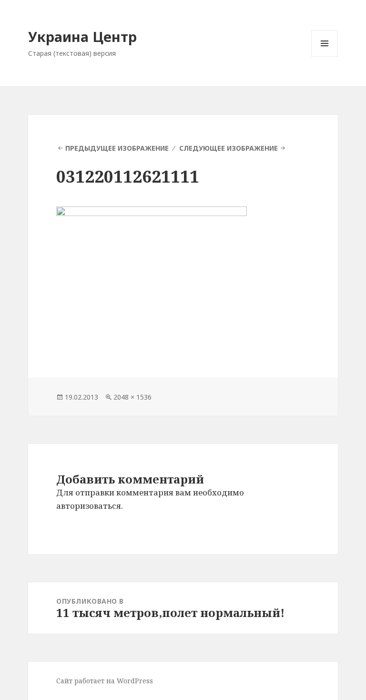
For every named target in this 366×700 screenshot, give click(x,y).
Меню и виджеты (325, 56)
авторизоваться (88, 505)
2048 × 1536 (132, 396)
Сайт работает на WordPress (104, 680)
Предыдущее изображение (117, 148)
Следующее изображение (228, 148)
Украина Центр (82, 36)
